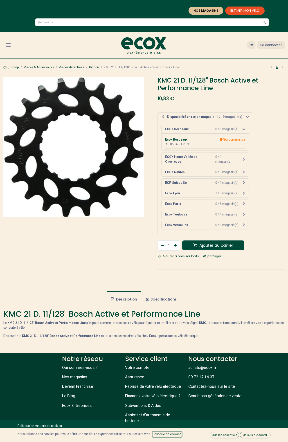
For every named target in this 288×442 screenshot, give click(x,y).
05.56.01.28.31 (180, 144)
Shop (15, 67)
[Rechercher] (264, 22)
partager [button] (214, 256)
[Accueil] (5, 67)
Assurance (134, 377)
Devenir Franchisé (77, 386)
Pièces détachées (71, 67)
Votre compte (137, 367)
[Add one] (176, 245)
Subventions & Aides (143, 405)
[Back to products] (277, 67)
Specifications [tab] (163, 299)
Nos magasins (74, 377)
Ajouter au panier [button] (215, 245)
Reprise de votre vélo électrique (153, 386)
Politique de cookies (167, 434)
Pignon (94, 67)
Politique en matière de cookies (40, 426)
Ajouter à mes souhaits (180, 256)
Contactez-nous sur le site (211, 386)
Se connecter (271, 45)
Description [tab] (126, 299)
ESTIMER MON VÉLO (244, 10)
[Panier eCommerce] (251, 45)
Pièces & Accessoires (39, 67)
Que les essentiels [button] (224, 435)
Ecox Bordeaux (176, 139)
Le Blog (68, 396)
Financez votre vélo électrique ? (152, 396)
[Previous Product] (271, 67)
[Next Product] (282, 67)
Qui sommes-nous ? (80, 367)
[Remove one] (162, 245)
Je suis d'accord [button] (255, 435)
